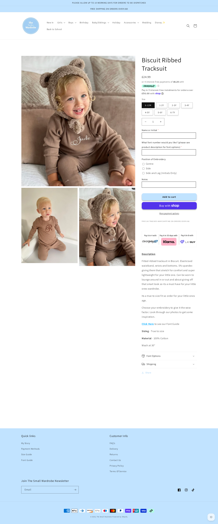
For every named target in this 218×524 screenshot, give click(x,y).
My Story (25, 443)
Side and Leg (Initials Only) (161, 173)
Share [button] (148, 372)
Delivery (114, 448)
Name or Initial (149, 130)
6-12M (148, 105)
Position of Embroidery (153, 159)
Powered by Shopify (120, 517)
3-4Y (187, 105)
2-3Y (174, 105)
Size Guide (26, 454)
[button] (61, 22)
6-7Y (172, 112)
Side (148, 168)
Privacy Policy (117, 465)
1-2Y (161, 105)
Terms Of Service (118, 471)
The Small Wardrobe (104, 517)
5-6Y (160, 112)
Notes (145, 179)
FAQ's (112, 443)
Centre (150, 163)
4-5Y (147, 112)
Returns (114, 454)
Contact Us (115, 460)
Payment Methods (30, 448)
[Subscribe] (75, 489)
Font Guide (27, 460)
